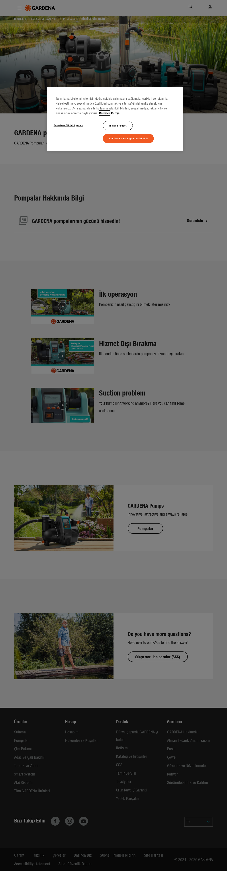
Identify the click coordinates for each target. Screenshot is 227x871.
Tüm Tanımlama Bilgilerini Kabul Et (128, 138)
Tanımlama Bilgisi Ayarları (68, 125)
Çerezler (104, 113)
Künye (115, 113)
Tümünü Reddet (117, 125)
